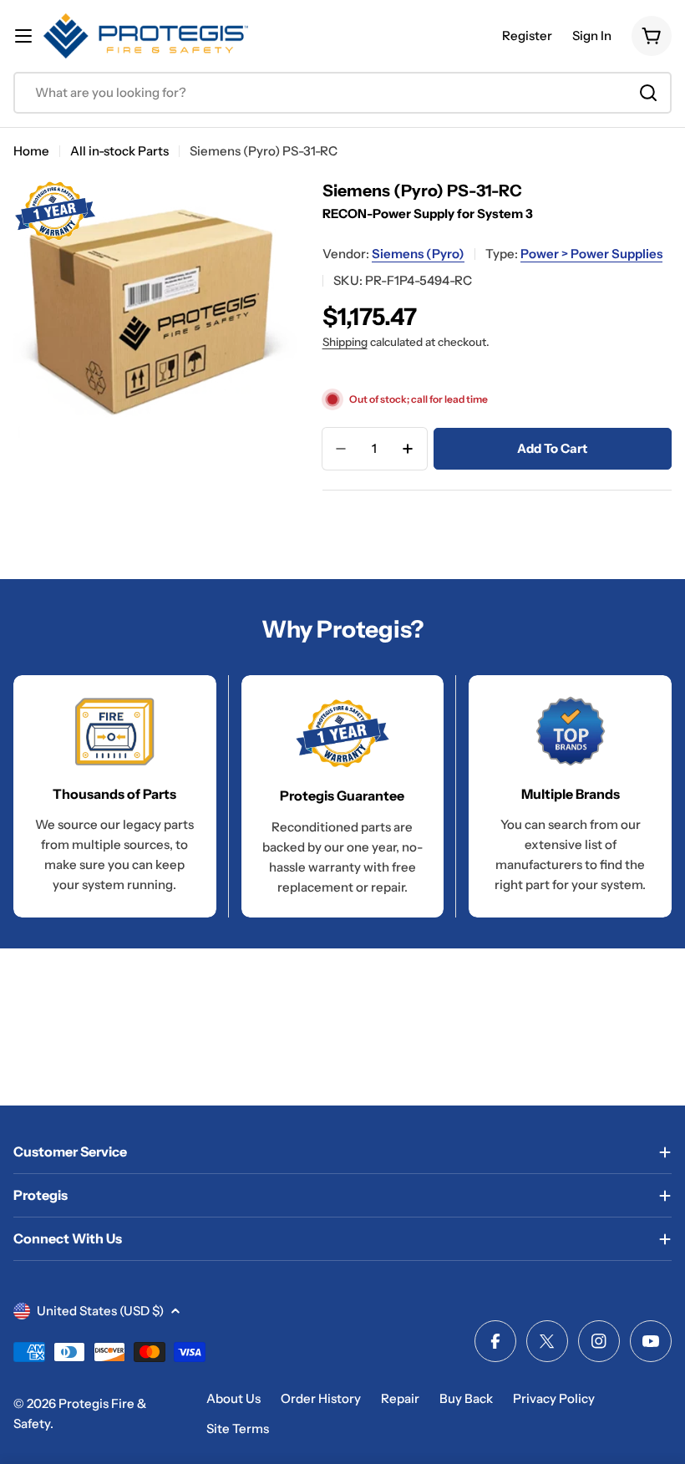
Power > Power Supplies (591, 254)
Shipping (345, 341)
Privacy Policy (554, 1398)
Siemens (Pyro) (418, 254)
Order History (321, 1398)
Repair (400, 1398)
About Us (233, 1398)
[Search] (648, 93)
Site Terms (237, 1428)
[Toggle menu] (23, 36)
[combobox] (342, 93)
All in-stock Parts (119, 151)
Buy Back (466, 1398)
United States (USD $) (100, 1311)
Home (31, 151)
